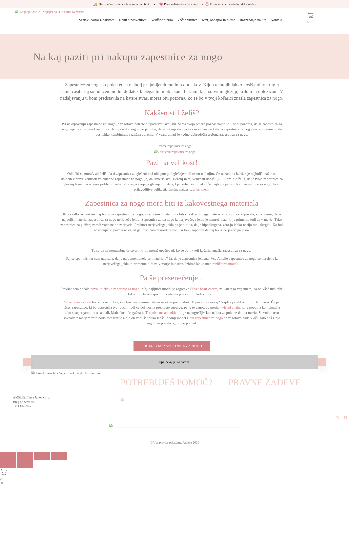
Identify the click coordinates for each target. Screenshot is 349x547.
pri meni (202, 189)
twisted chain (230, 307)
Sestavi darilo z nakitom (97, 20)
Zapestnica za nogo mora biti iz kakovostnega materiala (172, 203)
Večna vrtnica (187, 20)
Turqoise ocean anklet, (162, 313)
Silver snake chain (78, 302)
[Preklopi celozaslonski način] (25, 456)
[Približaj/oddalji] (8, 456)
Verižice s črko (162, 20)
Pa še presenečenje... (172, 277)
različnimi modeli (225, 264)
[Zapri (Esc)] (59, 456)
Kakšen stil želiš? (172, 113)
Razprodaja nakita (253, 20)
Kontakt (276, 20)
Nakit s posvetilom (133, 20)
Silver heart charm (203, 289)
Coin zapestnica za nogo (205, 318)
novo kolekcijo (101, 289)
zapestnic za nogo (126, 289)
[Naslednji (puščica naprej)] (25, 464)
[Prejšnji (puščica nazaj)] (8, 464)
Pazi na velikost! (172, 162)
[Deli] (42, 456)
